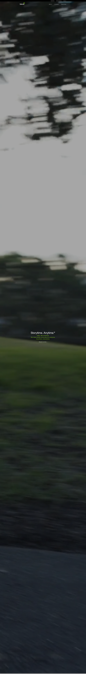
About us (50, 4)
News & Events (63, 4)
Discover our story (42, 341)
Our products (56, 4)
